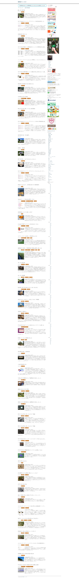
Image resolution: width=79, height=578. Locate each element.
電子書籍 (49, 133)
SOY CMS (23, 48)
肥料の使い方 (50, 179)
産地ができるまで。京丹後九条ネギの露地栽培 (28, 184)
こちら (54, 80)
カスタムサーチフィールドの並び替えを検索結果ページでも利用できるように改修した (37, 506)
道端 (25, 339)
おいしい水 (49, 157)
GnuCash (49, 168)
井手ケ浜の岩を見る (22, 484)
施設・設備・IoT (24, 98)
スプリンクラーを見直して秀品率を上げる (27, 236)
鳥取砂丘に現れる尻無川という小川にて (27, 531)
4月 (50, 188)
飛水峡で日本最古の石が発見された (26, 83)
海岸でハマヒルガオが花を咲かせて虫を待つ (28, 518)
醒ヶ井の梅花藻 (21, 10)
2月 (50, 205)
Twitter (49, 63)
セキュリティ (50, 177)
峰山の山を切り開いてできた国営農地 (26, 108)
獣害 (49, 144)
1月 (50, 206)
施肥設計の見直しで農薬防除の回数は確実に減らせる (30, 248)
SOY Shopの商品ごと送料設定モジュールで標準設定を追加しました (33, 47)
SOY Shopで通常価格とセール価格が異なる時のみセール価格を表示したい (35, 71)
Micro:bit (49, 165)
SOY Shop (27, 48)
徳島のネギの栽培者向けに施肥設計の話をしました (29, 402)
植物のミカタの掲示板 (51, 16)
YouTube (49, 65)
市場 (22, 61)
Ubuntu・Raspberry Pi (29, 566)
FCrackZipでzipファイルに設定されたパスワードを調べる (31, 325)
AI (48, 178)
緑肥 (49, 145)
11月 (50, 195)
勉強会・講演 (23, 379)
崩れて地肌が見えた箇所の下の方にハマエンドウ (29, 495)
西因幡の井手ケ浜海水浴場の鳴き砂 (26, 553)
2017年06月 (27, 7)
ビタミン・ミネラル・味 (51, 156)
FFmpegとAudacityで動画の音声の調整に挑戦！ (28, 564)
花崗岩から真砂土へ (22, 311)
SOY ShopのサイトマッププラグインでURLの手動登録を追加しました (34, 121)
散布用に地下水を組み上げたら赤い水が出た (28, 287)
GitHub (49, 66)
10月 (50, 196)
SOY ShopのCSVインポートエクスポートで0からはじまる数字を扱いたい (35, 438)
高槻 (49, 158)
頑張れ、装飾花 (21, 147)
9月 (50, 197)
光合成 (49, 154)
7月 (50, 185)
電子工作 (49, 176)
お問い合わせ (50, 67)
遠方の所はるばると (22, 461)
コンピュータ (23, 566)
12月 (50, 194)
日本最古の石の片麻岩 (23, 96)
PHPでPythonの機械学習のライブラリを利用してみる (30, 450)
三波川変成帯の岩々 (22, 364)
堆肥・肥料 (26, 301)
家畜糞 (49, 142)
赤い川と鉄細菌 (21, 275)
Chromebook (50, 174)
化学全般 (27, 264)
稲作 (49, 146)
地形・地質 (23, 85)
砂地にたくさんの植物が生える (25, 337)
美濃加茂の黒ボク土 (22, 34)
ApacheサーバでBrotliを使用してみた (26, 199)
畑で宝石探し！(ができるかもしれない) (27, 159)
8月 (50, 184)
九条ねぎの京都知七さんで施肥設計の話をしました (29, 378)
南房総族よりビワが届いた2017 (25, 212)
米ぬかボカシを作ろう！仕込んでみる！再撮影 (28, 299)
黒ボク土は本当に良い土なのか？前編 (26, 426)
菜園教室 (23, 301)
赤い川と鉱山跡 (21, 262)
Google (49, 169)
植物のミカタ (22, 2)
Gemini (26, 13)
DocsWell (49, 64)
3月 (50, 204)
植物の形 (23, 149)
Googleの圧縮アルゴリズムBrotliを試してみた (28, 224)
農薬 (49, 143)
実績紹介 (49, 167)
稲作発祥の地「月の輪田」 (24, 135)
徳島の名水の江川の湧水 (23, 389)
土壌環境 (23, 277)
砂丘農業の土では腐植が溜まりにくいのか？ (28, 473)
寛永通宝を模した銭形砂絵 (24, 351)
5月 (50, 187)
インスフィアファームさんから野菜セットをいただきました (32, 59)
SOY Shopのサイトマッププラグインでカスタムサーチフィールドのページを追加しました (38, 171)
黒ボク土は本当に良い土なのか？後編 (26, 414)
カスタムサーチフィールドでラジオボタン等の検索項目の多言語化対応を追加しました (37, 543)
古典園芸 (49, 153)
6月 (50, 186)
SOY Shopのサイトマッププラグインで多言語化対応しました (32, 21)
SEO (49, 175)
